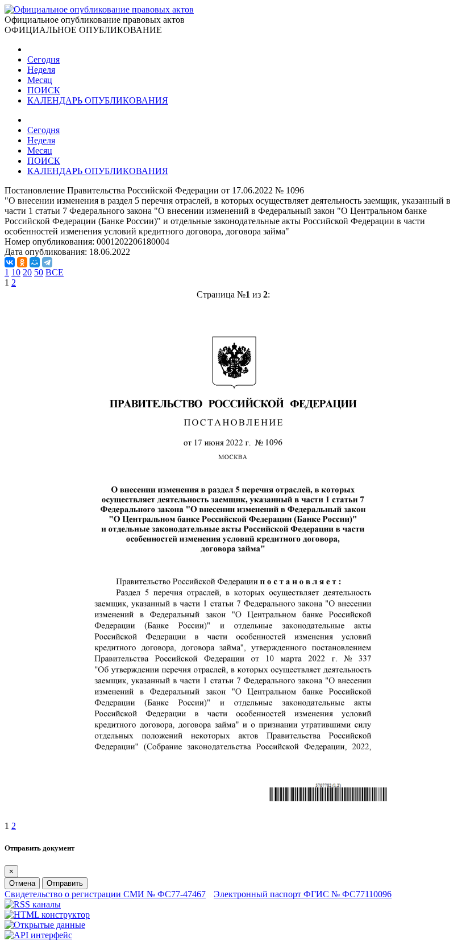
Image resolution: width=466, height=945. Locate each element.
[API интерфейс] (38, 935)
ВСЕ (54, 272)
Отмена (22, 883)
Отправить (65, 883)
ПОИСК (43, 90)
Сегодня (43, 59)
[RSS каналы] (33, 904)
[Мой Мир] (35, 262)
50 (38, 272)
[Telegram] (47, 262)
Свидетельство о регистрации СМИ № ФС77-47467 (105, 894)
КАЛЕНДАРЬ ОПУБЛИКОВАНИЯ (97, 100)
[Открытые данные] (45, 925)
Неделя (41, 70)
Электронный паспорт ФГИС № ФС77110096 (303, 894)
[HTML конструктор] (47, 914)
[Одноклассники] (22, 262)
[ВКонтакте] (10, 262)
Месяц (39, 80)
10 (15, 272)
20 (27, 272)
